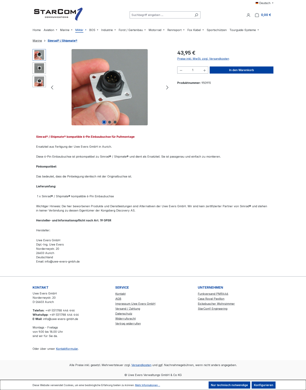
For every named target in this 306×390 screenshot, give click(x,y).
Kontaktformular (67, 348)
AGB (118, 298)
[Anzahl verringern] (181, 70)
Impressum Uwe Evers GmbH (135, 303)
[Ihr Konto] (248, 14)
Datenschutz (123, 313)
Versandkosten (141, 365)
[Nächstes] (167, 87)
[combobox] (161, 14)
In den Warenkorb (241, 70)
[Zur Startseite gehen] (59, 14)
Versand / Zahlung (127, 308)
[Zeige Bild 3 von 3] (115, 122)
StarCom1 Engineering (212, 308)
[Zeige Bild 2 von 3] (109, 122)
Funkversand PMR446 (213, 294)
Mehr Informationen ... (147, 385)
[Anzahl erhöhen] (204, 70)
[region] (101, 87)
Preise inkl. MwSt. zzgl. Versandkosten (203, 58)
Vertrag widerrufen (128, 323)
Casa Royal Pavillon (211, 298)
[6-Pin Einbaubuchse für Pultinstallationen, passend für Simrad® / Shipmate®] (110, 87)
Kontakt (120, 294)
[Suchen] (196, 14)
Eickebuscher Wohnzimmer (216, 303)
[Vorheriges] (52, 87)
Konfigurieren (263, 385)
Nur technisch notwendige (229, 385)
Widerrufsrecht (125, 318)
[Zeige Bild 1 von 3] (104, 122)
